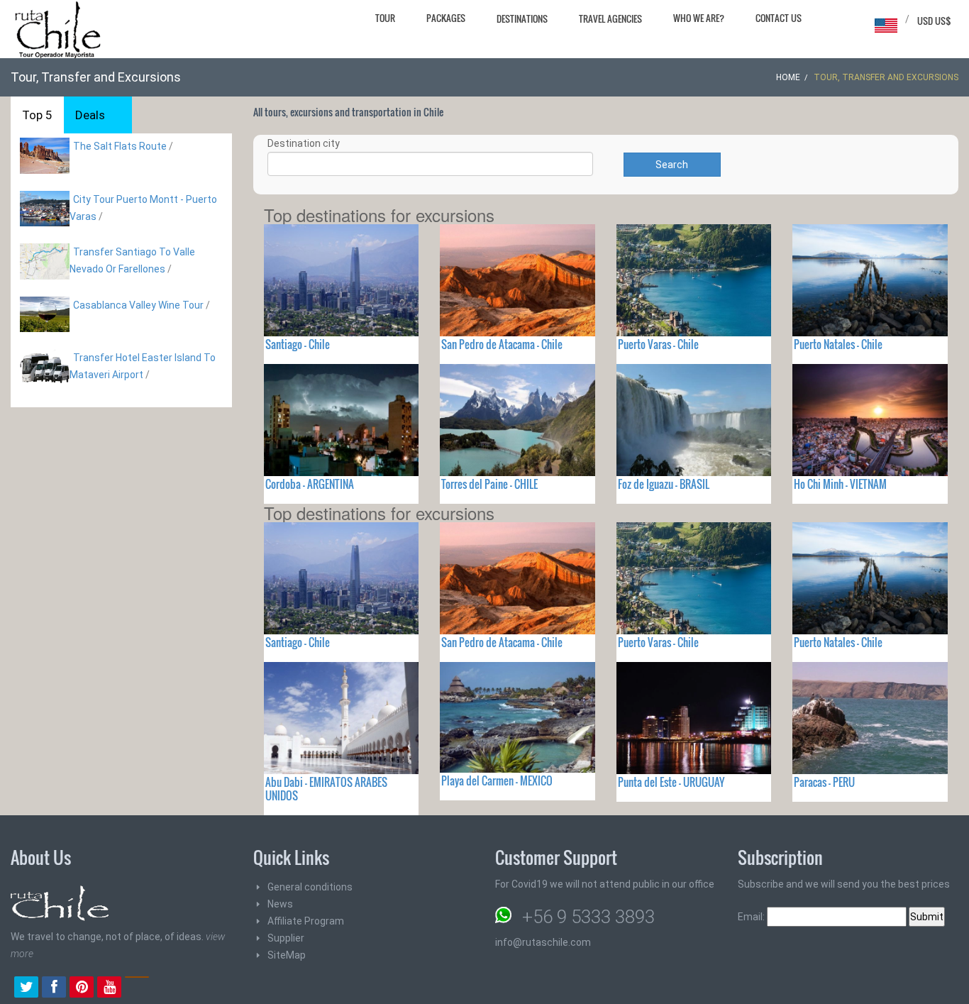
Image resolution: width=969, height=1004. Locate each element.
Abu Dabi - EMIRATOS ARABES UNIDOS (326, 788)
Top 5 (37, 115)
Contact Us (778, 18)
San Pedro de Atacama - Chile (502, 344)
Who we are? (698, 18)
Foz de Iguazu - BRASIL (663, 484)
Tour (385, 18)
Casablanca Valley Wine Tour (138, 305)
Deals (90, 115)
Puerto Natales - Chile (838, 344)
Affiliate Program (305, 921)
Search (671, 164)
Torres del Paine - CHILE (489, 484)
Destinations (522, 18)
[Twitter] (26, 988)
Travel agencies (610, 18)
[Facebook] (54, 988)
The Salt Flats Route (120, 146)
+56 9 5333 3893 (588, 916)
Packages (445, 18)
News (280, 904)
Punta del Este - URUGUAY (671, 782)
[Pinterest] (82, 988)
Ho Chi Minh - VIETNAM (840, 484)
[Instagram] (137, 988)
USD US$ (934, 20)
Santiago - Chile (297, 344)
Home (788, 77)
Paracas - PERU (824, 782)
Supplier (285, 938)
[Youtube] (109, 988)
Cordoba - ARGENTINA (309, 484)
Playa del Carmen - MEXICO (497, 780)
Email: (752, 916)
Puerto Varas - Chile (658, 344)
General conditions (310, 887)
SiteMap (286, 955)
